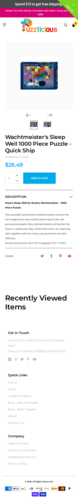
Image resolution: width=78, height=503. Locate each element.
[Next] (50, 115)
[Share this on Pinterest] (60, 256)
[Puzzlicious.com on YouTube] (34, 360)
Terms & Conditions (22, 450)
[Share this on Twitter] (42, 256)
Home (12, 382)
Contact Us (16, 423)
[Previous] (28, 115)
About (12, 416)
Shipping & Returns (22, 457)
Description (15, 196)
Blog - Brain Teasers (22, 409)
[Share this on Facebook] (51, 256)
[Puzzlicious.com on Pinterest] (28, 360)
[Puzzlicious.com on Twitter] (22, 360)
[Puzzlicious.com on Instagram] (9, 360)
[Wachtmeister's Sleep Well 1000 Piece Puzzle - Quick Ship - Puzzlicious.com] (39, 75)
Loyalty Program (19, 396)
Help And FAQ (18, 443)
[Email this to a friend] (69, 256)
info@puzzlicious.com (49, 351)
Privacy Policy (18, 463)
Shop (12, 389)
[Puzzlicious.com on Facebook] (16, 360)
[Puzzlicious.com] (39, 25)
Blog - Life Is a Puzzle (23, 402)
